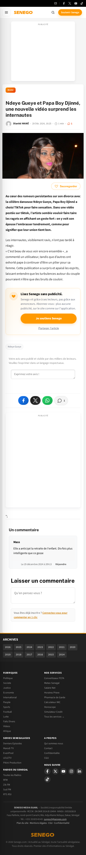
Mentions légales (38, 823)
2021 (62, 647)
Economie (8, 692)
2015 (51, 654)
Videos (6, 726)
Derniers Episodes (12, 743)
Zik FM (6, 785)
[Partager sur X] (35, 400)
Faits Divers (9, 721)
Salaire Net (49, 688)
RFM (5, 780)
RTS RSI (7, 794)
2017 (29, 654)
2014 (62, 654)
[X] (55, 771)
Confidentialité (61, 823)
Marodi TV (8, 748)
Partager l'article (48, 328)
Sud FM (7, 789)
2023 (40, 647)
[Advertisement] (43, 52)
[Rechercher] (53, 12)
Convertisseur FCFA (54, 678)
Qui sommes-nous (53, 743)
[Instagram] (71, 771)
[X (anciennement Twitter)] (70, 3)
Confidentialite (52, 753)
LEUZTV (7, 758)
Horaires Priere (51, 692)
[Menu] (6, 12)
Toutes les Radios (12, 775)
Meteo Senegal (51, 683)
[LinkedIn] (79, 771)
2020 (72, 647)
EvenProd (8, 753)
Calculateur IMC (52, 702)
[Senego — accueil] (23, 12)
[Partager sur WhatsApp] (47, 400)
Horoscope (50, 707)
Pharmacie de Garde (54, 697)
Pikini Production (12, 762)
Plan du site (22, 823)
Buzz (11, 90)
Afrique (7, 731)
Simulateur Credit (53, 712)
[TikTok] (82, 3)
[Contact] (55, 3)
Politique (8, 678)
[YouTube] (76, 3)
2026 (8, 647)
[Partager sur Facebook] (23, 400)
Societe (7, 683)
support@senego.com (55, 819)
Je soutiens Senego (49, 318)
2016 (40, 654)
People (6, 702)
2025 (18, 647)
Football (7, 712)
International (10, 697)
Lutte (6, 716)
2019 (8, 654)
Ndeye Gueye (14, 346)
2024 (29, 647)
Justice (7, 688)
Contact (48, 748)
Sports (6, 707)
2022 (51, 647)
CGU (46, 758)
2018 (18, 654)
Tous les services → (54, 716)
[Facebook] (64, 3)
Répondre (60, 564)
